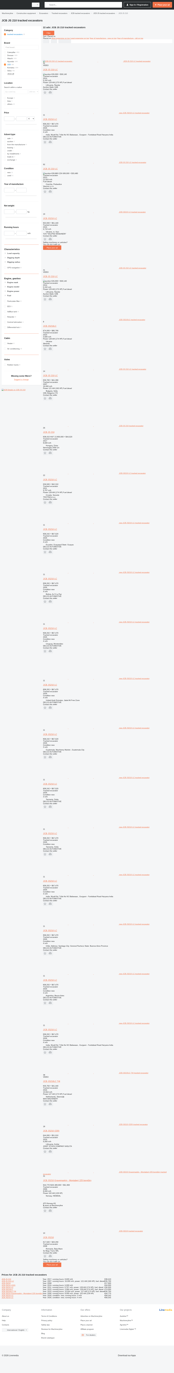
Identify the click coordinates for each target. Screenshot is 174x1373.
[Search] (47, 4)
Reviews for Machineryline (51, 1329)
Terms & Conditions (49, 1316)
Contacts (5, 1325)
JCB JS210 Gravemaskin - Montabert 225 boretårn (67, 1180)
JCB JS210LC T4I (51, 1081)
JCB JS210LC (49, 326)
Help (4, 1320)
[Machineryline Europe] (15, 5)
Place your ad (52, 248)
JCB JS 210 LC (50, 69)
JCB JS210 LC (50, 119)
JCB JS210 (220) (51, 1131)
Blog (43, 1333)
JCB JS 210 (48, 432)
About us (5, 1316)
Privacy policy (46, 1320)
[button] (45, 92)
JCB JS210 (48, 1237)
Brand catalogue (48, 1338)
